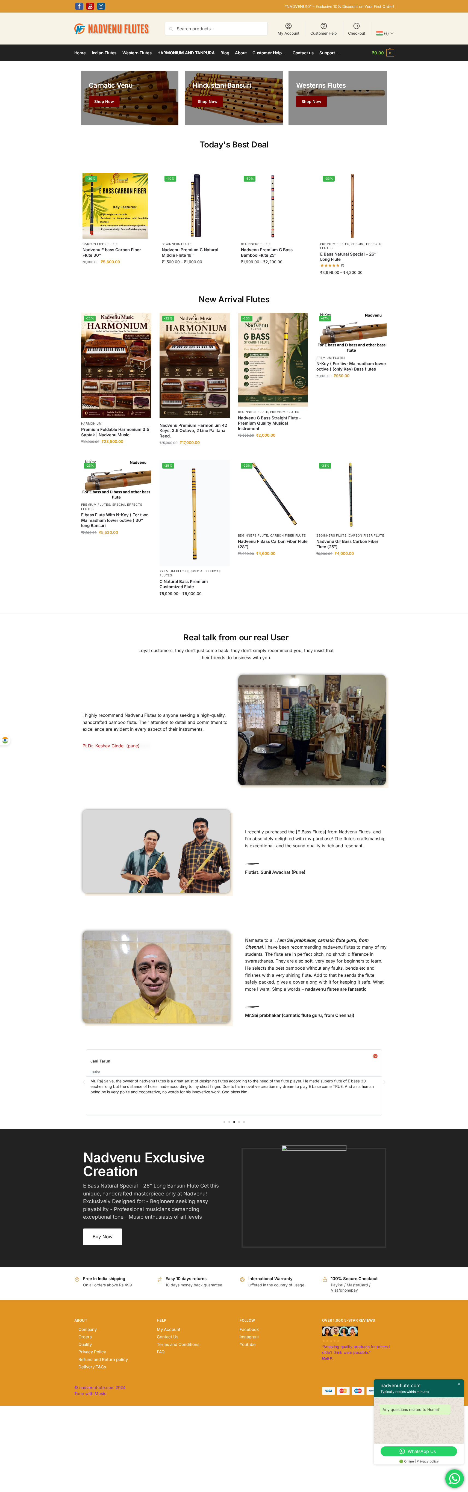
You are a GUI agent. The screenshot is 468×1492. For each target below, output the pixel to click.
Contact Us (167, 1336)
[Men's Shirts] (130, 98)
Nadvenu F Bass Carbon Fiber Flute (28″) (273, 544)
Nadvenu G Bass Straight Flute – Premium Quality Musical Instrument (269, 423)
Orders (85, 1336)
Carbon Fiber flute (100, 244)
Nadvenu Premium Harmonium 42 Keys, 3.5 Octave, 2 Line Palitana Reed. (193, 431)
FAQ (160, 1351)
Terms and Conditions (178, 1344)
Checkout (356, 33)
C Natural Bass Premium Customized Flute (184, 584)
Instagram (249, 1336)
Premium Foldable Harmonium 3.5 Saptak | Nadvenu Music (115, 432)
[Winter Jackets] (338, 98)
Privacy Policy (92, 1351)
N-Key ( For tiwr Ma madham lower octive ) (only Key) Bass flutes (351, 366)
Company (87, 1329)
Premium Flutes (334, 244)
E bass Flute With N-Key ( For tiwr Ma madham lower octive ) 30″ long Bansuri (114, 520)
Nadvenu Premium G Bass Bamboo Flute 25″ (267, 252)
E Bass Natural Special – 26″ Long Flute (348, 256)
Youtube (248, 1344)
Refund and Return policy (103, 1359)
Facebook (249, 1329)
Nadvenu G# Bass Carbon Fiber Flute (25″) (347, 544)
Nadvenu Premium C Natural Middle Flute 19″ (190, 252)
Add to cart (115, 273)
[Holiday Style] (234, 98)
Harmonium (91, 423)
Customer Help (323, 33)
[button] (383, 53)
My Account (288, 33)
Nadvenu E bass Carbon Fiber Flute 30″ (112, 252)
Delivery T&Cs (92, 1366)
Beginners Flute (177, 244)
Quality (85, 1344)
